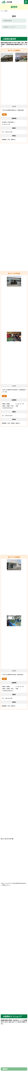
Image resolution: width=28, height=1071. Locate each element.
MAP (4, 114)
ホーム (2, 11)
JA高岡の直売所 (7, 20)
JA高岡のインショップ (9, 27)
